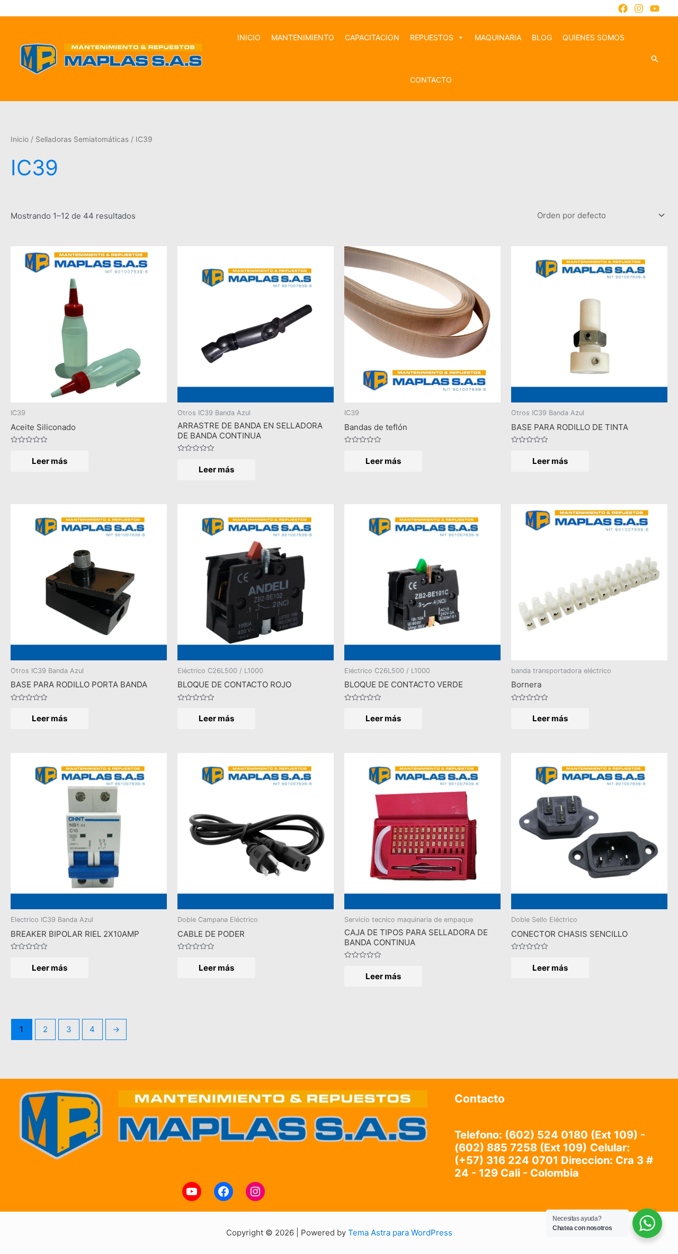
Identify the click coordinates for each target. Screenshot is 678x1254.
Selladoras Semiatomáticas (82, 139)
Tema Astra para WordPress (400, 1233)
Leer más (49, 461)
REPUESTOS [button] (431, 37)
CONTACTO (431, 79)
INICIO (249, 37)
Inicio (20, 139)
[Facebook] (623, 8)
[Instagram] (639, 8)
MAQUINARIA (498, 37)
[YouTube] (654, 8)
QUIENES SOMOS (594, 37)
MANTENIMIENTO (302, 37)
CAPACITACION (372, 37)
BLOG (542, 37)
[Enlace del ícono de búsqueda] (654, 59)
